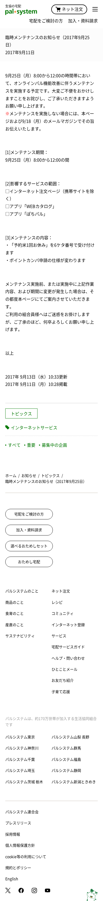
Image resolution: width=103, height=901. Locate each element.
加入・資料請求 (83, 21)
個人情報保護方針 (20, 845)
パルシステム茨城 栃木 (24, 782)
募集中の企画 (54, 445)
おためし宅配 (29, 562)
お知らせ (28, 476)
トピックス (21, 414)
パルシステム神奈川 (22, 748)
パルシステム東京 (20, 737)
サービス (59, 636)
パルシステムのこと (22, 591)
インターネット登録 (68, 625)
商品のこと (14, 602)
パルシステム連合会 (22, 812)
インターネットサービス (34, 428)
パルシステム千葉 (20, 759)
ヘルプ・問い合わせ (68, 658)
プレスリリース (18, 823)
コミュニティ (63, 613)
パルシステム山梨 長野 (70, 737)
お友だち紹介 (63, 680)
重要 (31, 445)
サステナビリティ (20, 636)
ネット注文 (72, 9)
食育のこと (14, 613)
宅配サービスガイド (68, 647)
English (11, 879)
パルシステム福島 (66, 759)
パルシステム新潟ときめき (74, 782)
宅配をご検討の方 (46, 21)
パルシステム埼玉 (20, 770)
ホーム (10, 476)
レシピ (57, 602)
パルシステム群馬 (66, 748)
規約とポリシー (18, 868)
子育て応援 (61, 692)
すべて (14, 445)
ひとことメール (64, 669)
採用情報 (12, 834)
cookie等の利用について (25, 857)
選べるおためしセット (29, 546)
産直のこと (14, 625)
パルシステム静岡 (66, 770)
